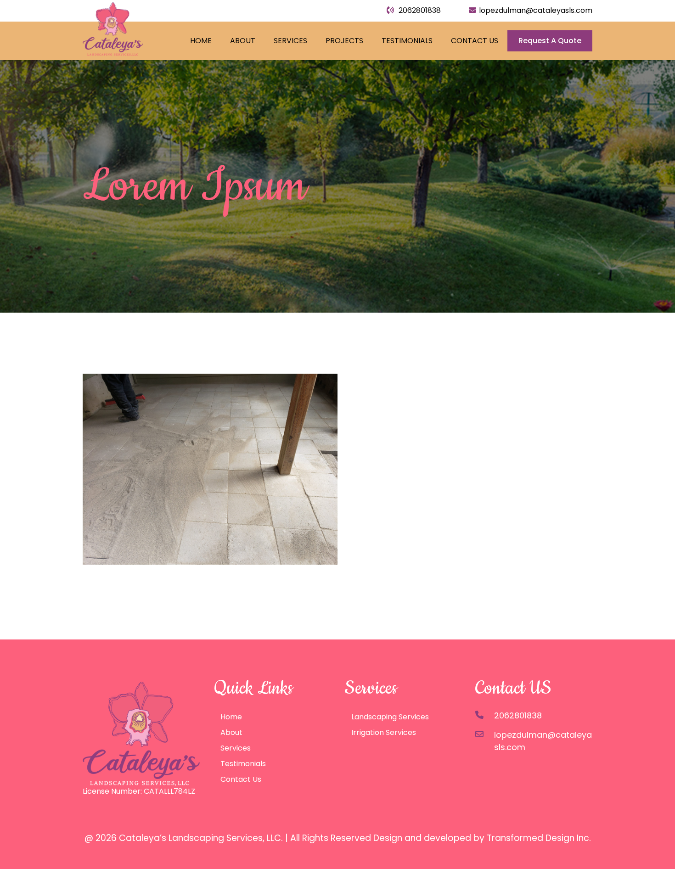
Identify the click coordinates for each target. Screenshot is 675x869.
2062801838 (419, 10)
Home (201, 40)
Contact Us (474, 40)
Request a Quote (549, 40)
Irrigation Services (383, 732)
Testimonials (407, 40)
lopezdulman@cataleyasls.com (535, 10)
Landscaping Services (390, 717)
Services (290, 40)
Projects (344, 40)
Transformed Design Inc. (539, 838)
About (242, 40)
